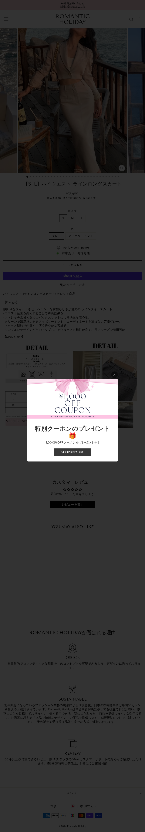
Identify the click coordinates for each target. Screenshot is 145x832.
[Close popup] (114, 374)
